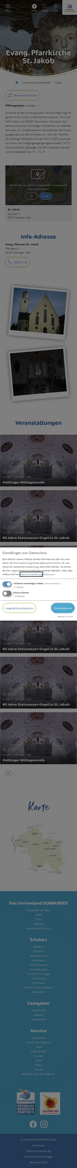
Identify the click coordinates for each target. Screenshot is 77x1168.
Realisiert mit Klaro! (65, 616)
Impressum (49, 574)
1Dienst (18, 587)
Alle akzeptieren (63, 608)
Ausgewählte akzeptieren (19, 608)
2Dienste (19, 596)
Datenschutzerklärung (31, 574)
